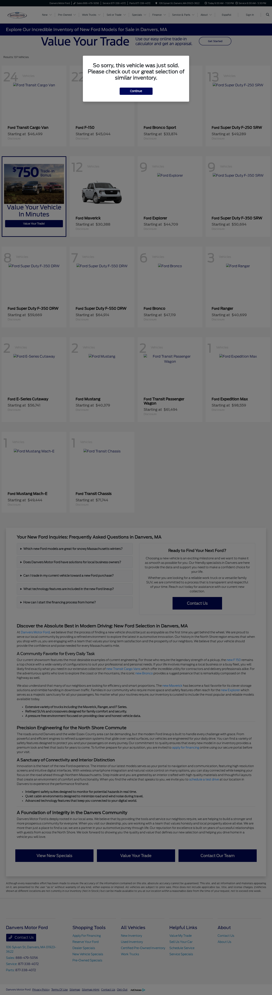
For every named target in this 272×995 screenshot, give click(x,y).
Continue (136, 91)
